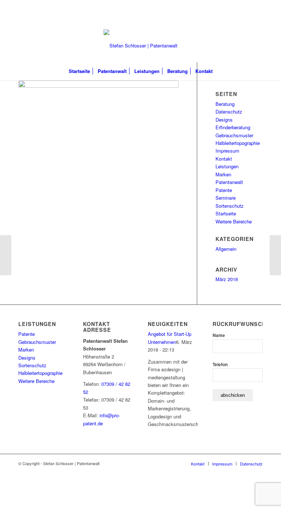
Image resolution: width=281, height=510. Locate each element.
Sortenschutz (230, 205)
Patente (224, 190)
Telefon (220, 364)
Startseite (226, 213)
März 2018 (227, 279)
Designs (224, 119)
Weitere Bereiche (234, 221)
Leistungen (227, 166)
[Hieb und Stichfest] (275, 255)
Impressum (227, 150)
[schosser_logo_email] (140, 45)
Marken (223, 174)
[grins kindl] (5, 255)
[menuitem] (79, 71)
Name (219, 335)
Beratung (225, 103)
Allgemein (226, 248)
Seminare (226, 197)
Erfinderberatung (233, 127)
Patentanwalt (229, 182)
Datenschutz (229, 111)
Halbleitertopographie (238, 142)
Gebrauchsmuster (234, 135)
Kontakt (224, 158)
